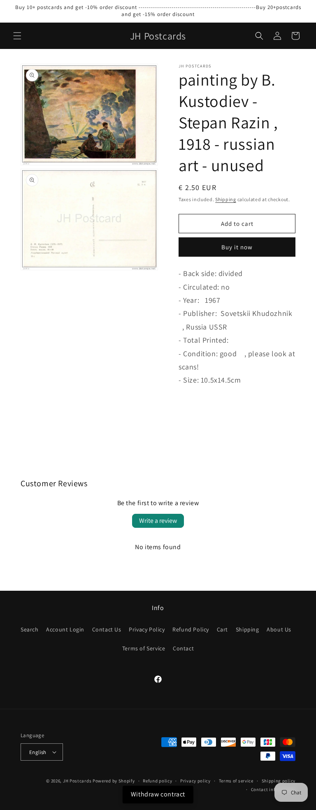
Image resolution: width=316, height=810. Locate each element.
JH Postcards (77, 781)
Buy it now (237, 247)
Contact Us (106, 629)
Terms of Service (143, 648)
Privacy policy (195, 781)
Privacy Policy (147, 629)
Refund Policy (190, 629)
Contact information (273, 789)
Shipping (225, 199)
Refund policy (157, 781)
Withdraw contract (158, 794)
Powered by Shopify (114, 781)
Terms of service (236, 781)
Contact (183, 648)
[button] (17, 36)
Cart (222, 629)
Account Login (65, 629)
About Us (279, 629)
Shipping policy (279, 781)
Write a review (158, 520)
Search (30, 629)
